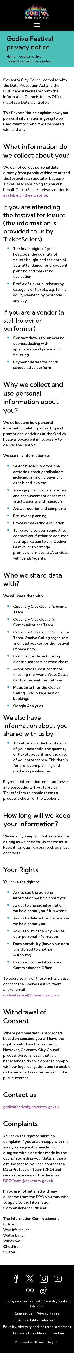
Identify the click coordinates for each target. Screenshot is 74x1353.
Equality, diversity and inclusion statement (37, 1327)
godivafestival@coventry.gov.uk (31, 995)
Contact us (23, 1314)
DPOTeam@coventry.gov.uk (28, 1180)
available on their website (25, 195)
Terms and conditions (29, 1333)
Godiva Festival (30, 56)
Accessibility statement (37, 1320)
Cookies (58, 1333)
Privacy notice (48, 1314)
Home (11, 56)
